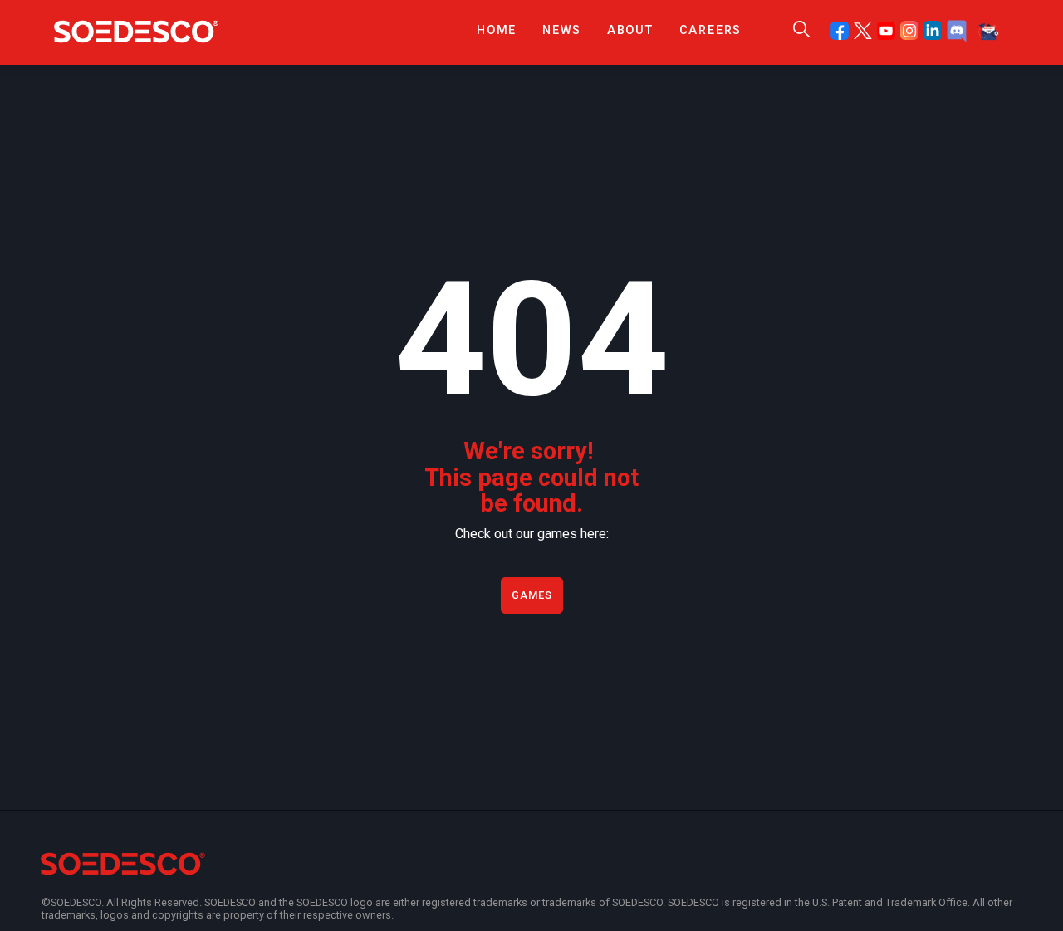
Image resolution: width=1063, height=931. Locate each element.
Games (532, 595)
